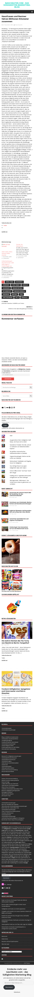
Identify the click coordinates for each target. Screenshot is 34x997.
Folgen (5, 425)
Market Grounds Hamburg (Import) (10, 780)
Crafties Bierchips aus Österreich (10, 783)
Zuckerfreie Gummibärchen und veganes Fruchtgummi (18, 519)
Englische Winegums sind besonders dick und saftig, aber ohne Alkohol (20, 511)
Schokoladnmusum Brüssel (8, 759)
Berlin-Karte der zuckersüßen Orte (10, 808)
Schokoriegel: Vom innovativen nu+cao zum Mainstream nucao (18, 527)
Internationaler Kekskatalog (9, 749)
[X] (5, 408)
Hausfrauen (6, 288)
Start (11, 435)
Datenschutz (5, 939)
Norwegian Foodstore (7, 792)
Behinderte (19, 282)
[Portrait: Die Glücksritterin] (23, 251)
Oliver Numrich (18, 25)
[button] (32, 11)
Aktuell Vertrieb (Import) (7, 794)
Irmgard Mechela (17, 288)
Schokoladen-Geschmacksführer (10, 738)
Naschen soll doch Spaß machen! (10, 941)
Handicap (25, 285)
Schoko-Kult (5, 764)
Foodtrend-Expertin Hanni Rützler (10, 742)
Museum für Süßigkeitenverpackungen (11, 756)
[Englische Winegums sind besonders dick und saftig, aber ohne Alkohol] (5, 513)
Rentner (14, 294)
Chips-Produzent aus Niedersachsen (11, 811)
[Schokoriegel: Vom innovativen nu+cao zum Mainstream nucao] (5, 530)
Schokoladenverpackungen (9, 730)
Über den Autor (5, 944)
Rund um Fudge (5, 782)
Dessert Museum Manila (8, 771)
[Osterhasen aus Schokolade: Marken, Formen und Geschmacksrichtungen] (5, 505)
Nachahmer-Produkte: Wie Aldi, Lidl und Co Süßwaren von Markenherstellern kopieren (20, 446)
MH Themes (27, 963)
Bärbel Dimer (9, 282)
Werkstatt (25, 297)
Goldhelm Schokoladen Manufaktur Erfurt (12, 789)
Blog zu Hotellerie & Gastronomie (10, 737)
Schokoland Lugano (7, 761)
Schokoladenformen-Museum (9, 758)
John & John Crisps (6, 795)
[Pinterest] (14, 408)
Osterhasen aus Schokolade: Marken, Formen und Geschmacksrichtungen (20, 502)
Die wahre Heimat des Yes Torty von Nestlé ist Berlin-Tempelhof (15, 642)
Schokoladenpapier (7, 728)
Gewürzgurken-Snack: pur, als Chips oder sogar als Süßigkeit (17, 924)
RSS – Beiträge (7, 884)
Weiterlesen (17, 992)
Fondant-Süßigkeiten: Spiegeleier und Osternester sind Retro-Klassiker (16, 691)
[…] (20, 653)
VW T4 (17, 297)
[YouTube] (3, 408)
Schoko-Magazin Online (8, 745)
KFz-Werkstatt (7, 291)
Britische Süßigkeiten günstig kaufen (11, 790)
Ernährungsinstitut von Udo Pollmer (10, 747)
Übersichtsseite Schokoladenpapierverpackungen (14, 806)
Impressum (4, 936)
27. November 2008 (8, 25)
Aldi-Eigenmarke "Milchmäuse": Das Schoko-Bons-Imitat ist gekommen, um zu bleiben (20, 482)
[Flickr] (7, 408)
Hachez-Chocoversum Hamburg (10, 769)
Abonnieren (6, 878)
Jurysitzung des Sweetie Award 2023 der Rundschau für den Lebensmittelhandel (20, 494)
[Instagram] (12, 408)
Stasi (21, 294)
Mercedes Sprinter (19, 291)
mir (9, 830)
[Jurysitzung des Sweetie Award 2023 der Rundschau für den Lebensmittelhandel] (5, 496)
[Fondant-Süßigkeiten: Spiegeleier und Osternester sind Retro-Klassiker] (17, 686)
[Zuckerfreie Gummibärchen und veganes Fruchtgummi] (5, 522)
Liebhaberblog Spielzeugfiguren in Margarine (13, 818)
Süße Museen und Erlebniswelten (10, 763)
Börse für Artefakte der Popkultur (10, 804)
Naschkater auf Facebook (11, 400)
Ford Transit (16, 285)
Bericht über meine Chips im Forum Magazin (13, 820)
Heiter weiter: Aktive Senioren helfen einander (7, 253)
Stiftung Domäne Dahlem (8, 768)
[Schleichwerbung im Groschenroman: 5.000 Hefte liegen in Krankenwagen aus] (9, 269)
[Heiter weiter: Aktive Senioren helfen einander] (8, 247)
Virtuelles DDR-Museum (7, 813)
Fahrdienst (6, 285)
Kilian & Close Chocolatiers (8, 787)
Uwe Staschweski (7, 297)
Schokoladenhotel (6, 814)
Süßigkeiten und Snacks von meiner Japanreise (13, 909)
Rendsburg (6, 294)
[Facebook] (10, 408)
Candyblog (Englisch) (7, 740)
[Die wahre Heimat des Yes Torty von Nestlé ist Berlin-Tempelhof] (17, 638)
